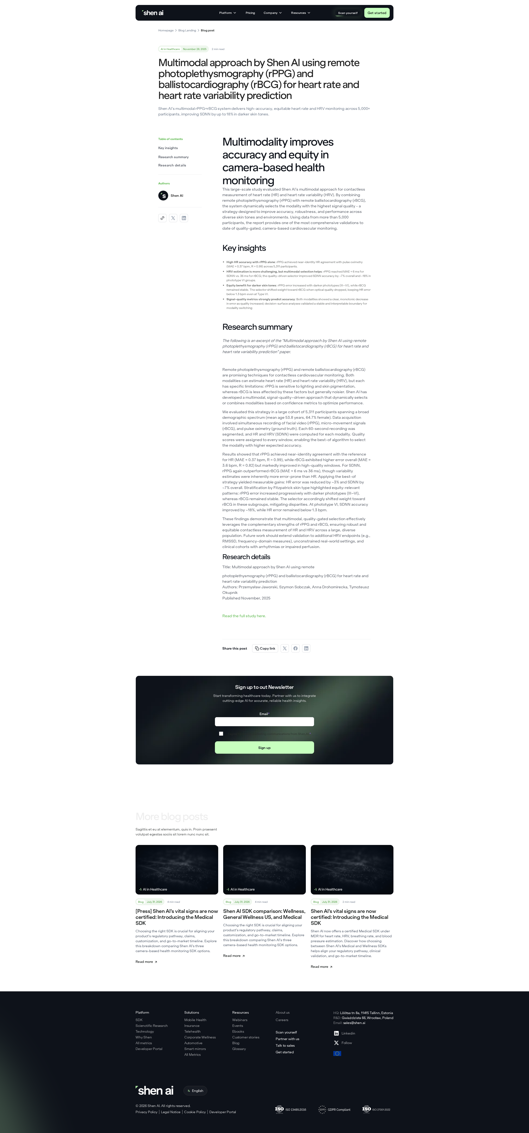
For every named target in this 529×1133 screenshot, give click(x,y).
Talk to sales (285, 1045)
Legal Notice (171, 1112)
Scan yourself (348, 13)
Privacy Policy (146, 1112)
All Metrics (192, 1054)
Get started (377, 13)
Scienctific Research (152, 1026)
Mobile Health (195, 1020)
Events (237, 1026)
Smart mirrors (195, 1049)
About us (283, 1012)
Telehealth (192, 1031)
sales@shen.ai (354, 1022)
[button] (228, 13)
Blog (235, 1043)
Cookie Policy (195, 1112)
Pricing (250, 12)
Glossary (239, 1049)
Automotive (193, 1043)
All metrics (144, 1043)
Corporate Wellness (200, 1037)
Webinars (239, 1020)
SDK (139, 1020)
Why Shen (144, 1037)
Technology (145, 1031)
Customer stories (245, 1037)
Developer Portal (149, 1049)
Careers (282, 1020)
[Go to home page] (153, 13)
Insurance (192, 1026)
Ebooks (238, 1031)
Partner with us (287, 1039)
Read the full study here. (244, 615)
